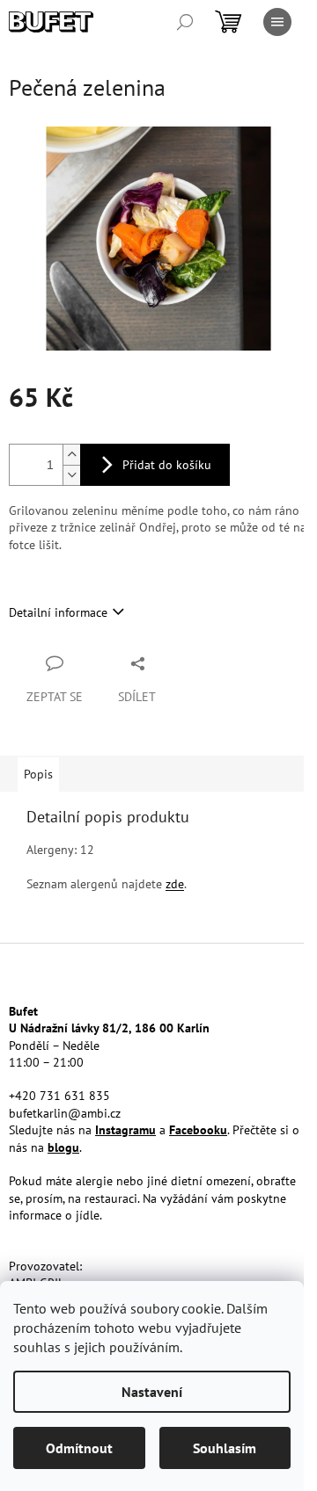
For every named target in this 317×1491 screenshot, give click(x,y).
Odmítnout (79, 1448)
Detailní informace (58, 612)
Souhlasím (224, 1448)
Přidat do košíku (166, 465)
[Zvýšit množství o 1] (71, 455)
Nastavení (152, 1392)
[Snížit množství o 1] (71, 475)
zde (175, 884)
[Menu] (277, 22)
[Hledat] (185, 22)
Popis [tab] (38, 774)
